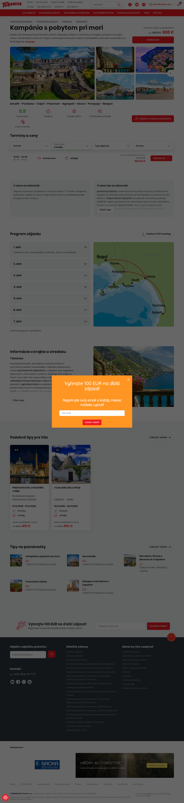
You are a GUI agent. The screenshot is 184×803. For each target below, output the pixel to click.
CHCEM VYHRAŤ (92, 422)
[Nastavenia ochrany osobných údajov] (5, 797)
